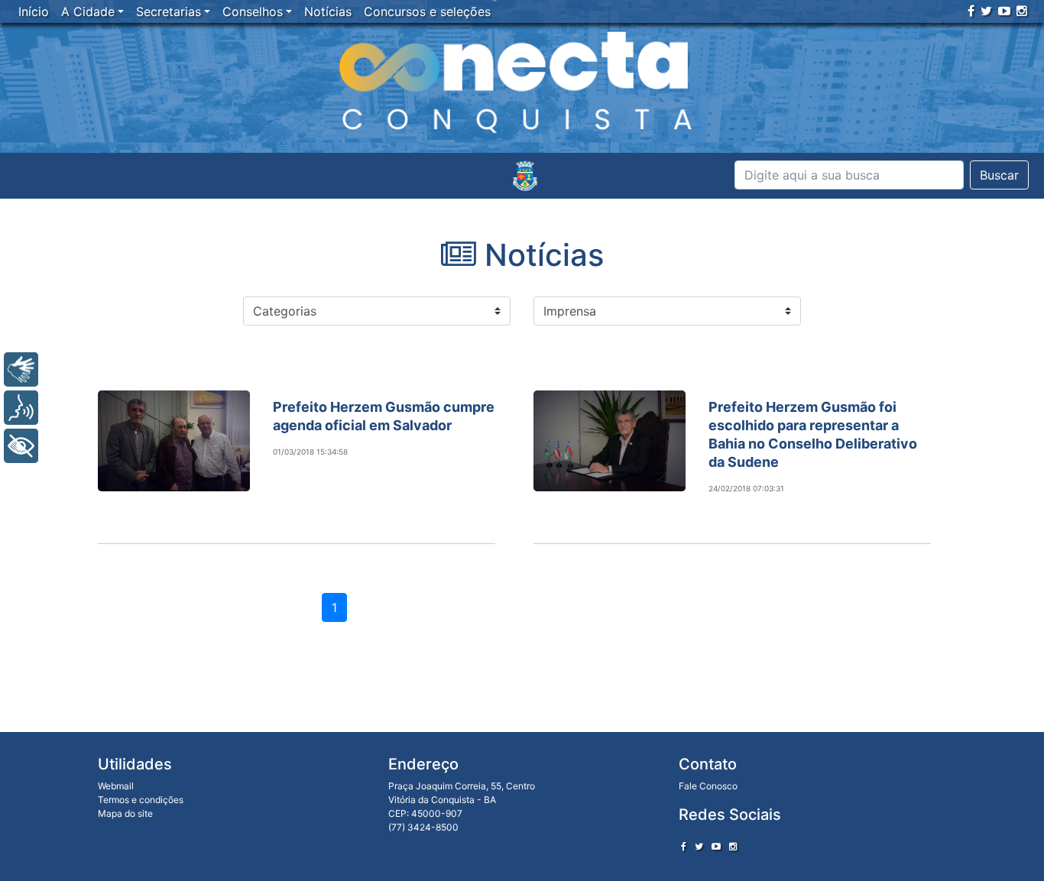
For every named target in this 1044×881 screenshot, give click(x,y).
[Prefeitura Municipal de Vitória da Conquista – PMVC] (525, 175)
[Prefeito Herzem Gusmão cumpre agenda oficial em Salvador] (174, 440)
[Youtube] (1004, 10)
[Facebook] (971, 10)
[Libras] (21, 369)
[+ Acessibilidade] (21, 446)
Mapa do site (125, 813)
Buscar (999, 175)
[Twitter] (986, 10)
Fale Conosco (708, 786)
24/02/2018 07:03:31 (746, 488)
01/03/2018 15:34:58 (310, 451)
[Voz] (21, 407)
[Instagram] (1021, 10)
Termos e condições (140, 799)
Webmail (116, 786)
